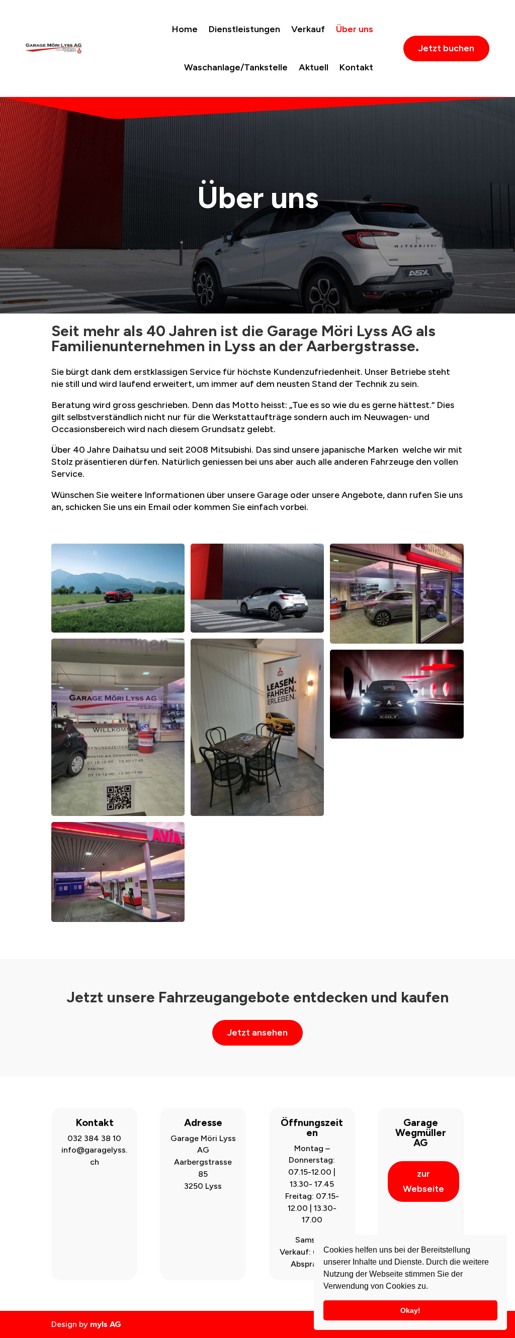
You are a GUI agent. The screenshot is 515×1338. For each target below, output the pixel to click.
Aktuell (313, 67)
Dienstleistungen (244, 29)
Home (185, 29)
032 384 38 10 (94, 1138)
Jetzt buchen (446, 48)
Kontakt (356, 67)
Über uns (354, 29)
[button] (431, 1287)
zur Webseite (423, 1181)
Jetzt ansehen (257, 1032)
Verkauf (308, 29)
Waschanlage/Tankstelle (236, 67)
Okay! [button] (410, 1310)
